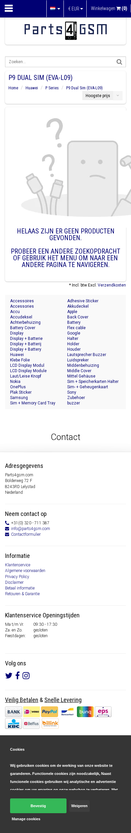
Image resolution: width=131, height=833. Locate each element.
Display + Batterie (26, 338)
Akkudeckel (78, 306)
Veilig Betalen (21, 699)
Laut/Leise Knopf (25, 376)
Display (17, 333)
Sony (71, 392)
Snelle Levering (63, 699)
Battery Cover (22, 327)
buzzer (73, 403)
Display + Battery (25, 349)
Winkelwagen (109, 8)
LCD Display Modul (27, 365)
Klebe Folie (20, 360)
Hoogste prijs (98, 95)
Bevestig (38, 806)
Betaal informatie (20, 588)
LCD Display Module (28, 370)
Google (73, 333)
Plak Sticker (21, 392)
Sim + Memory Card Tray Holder (32, 403)
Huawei (32, 88)
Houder (74, 349)
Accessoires (22, 301)
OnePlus (18, 387)
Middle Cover (79, 370)
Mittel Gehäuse (81, 376)
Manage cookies (26, 819)
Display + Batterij (25, 344)
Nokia (15, 381)
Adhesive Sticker (82, 301)
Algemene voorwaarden (25, 570)
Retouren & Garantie (22, 593)
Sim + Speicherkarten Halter (93, 381)
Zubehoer (76, 397)
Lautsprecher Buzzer (86, 354)
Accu (15, 311)
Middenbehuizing (83, 365)
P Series (52, 88)
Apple (72, 311)
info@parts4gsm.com (30, 528)
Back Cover (77, 317)
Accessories (22, 306)
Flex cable (76, 327)
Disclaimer (14, 582)
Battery (74, 322)
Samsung (19, 397)
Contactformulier (26, 534)
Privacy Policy (17, 576)
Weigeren (79, 806)
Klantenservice (17, 565)
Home (13, 88)
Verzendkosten (112, 285)
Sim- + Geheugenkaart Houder (87, 387)
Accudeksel (21, 317)
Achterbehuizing (25, 322)
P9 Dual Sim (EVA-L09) (84, 88)
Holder (73, 344)
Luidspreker (78, 360)
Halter (72, 338)
